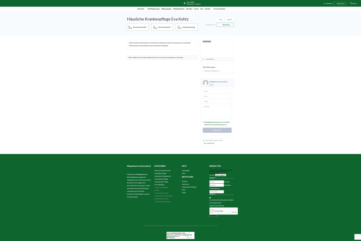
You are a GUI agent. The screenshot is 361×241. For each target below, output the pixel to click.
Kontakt (207, 9)
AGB (183, 190)
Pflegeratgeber (166, 9)
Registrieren (341, 3)
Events (196, 9)
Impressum (185, 184)
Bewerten (226, 25)
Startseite (140, 9)
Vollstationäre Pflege (161, 179)
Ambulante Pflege (160, 173)
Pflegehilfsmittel (178, 9)
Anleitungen (186, 170)
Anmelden (213, 216)
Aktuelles (189, 9)
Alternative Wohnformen (162, 170)
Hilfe (183, 173)
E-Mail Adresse (214, 188)
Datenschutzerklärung (189, 187)
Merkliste (353, 3)
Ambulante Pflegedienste (162, 176)
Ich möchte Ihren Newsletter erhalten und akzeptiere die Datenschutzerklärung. (221, 202)
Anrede (212, 175)
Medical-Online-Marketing (208, 225)
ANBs (184, 192)
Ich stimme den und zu (217, 123)
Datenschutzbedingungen (216, 124)
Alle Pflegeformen (154, 9)
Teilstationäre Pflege (161, 182)
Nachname (227, 185)
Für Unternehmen (219, 9)
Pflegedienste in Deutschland (218, 81)
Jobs (201, 9)
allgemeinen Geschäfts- (222, 122)
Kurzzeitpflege (159, 184)
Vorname (227, 182)
